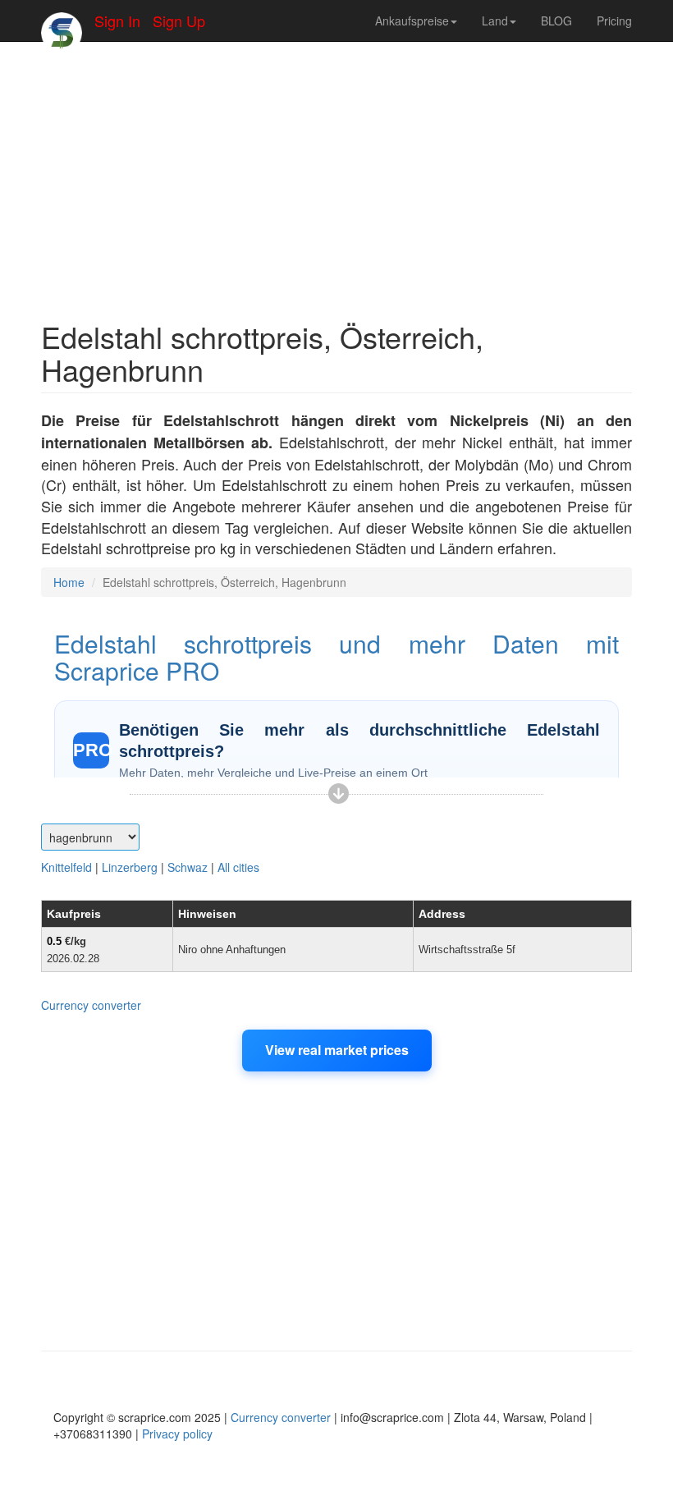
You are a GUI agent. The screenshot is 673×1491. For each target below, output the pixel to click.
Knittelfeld (66, 867)
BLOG (556, 20)
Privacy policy (177, 1433)
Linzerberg (130, 867)
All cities (238, 867)
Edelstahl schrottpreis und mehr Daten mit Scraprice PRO (336, 657)
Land (495, 20)
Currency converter (91, 1005)
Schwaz (187, 867)
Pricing (614, 20)
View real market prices (337, 1049)
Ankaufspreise (412, 20)
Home (69, 582)
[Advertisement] (336, 172)
